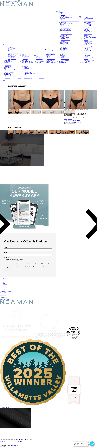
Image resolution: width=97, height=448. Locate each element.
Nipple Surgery (25, 60)
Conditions (7, 78)
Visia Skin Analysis (65, 59)
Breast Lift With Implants (89, 21)
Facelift (37, 56)
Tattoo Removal (64, 42)
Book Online (12, 1)
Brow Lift (38, 60)
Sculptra (63, 18)
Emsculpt (86, 56)
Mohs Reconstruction (88, 47)
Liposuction (49, 51)
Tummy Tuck (50, 50)
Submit (5, 270)
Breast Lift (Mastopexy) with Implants (72, 120)
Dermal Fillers (64, 16)
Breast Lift (24, 55)
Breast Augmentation (26, 54)
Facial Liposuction (88, 43)
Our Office (7, 60)
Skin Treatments (62, 46)
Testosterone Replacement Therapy (31, 73)
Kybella (63, 19)
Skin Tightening (64, 57)
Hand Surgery (41, 78)
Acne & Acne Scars (65, 32)
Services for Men (50, 60)
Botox (62, 13)
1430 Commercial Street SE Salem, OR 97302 (6, 292)
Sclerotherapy (64, 55)
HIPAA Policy (23, 441)
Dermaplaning (64, 48)
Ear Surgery (38, 62)
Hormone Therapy (62, 61)
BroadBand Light (65, 37)
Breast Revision (25, 57)
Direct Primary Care (28, 75)
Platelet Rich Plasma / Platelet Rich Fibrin (70, 21)
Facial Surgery (84, 38)
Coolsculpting (87, 55)
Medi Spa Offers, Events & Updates (13, 260)
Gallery (80, 16)
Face (35, 55)
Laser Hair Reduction (65, 40)
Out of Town (8, 65)
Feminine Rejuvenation (66, 30)
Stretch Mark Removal (66, 28)
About (4, 44)
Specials (8, 1)
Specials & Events (9, 73)
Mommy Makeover (51, 53)
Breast (20, 53)
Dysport (63, 15)
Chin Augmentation (40, 61)
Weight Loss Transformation (90, 37)
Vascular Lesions (64, 43)
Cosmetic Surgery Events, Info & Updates (14, 259)
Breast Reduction (25, 56)
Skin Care (63, 56)
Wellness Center (24, 66)
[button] (61, 100)
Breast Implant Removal (27, 61)
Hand (4, 283)
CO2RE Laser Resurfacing (67, 38)
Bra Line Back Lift (51, 59)
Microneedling (64, 54)
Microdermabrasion (65, 51)
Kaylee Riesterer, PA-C (13, 53)
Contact (19, 78)
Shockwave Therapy (28, 68)
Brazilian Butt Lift (51, 54)
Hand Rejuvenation (65, 50)
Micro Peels (63, 53)
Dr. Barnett (10, 49)
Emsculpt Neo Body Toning (67, 23)
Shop (16, 1)
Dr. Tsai (9, 50)
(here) (74, 123)
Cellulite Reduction (65, 26)
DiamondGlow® (64, 49)
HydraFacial (63, 47)
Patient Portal (8, 66)
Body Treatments (62, 22)
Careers (28, 441)
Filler (85, 54)
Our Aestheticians (11, 56)
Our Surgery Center (9, 61)
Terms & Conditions (16, 441)
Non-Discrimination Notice (11, 76)
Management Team (12, 59)
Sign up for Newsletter (4, 299)
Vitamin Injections (65, 60)
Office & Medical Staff (10, 51)
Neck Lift (38, 57)
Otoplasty (86, 49)
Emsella (63, 24)
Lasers (60, 31)
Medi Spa (58, 11)
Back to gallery (11, 89)
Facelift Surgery (87, 44)
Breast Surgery (84, 17)
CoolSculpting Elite (65, 25)
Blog (6, 68)
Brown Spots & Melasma (66, 34)
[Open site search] (19, 1)
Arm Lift (49, 55)
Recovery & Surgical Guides (11, 69)
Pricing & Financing (9, 72)
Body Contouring (85, 26)
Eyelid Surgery (39, 59)
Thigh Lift (49, 57)
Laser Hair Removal (88, 57)
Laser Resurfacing (88, 46)
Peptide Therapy (27, 69)
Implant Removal (87, 24)
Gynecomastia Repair (88, 25)
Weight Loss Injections (28, 67)
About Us (7, 46)
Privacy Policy (3, 446)
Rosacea (63, 41)
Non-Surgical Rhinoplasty (66, 17)
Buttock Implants (50, 61)
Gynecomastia (25, 59)
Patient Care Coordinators (13, 57)
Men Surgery (84, 62)
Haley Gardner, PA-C (12, 54)
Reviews (7, 62)
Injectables (61, 12)
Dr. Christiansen (11, 48)
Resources (5, 63)
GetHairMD (26, 74)
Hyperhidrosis (64, 36)
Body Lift (49, 56)
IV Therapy (26, 71)
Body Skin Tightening (65, 29)
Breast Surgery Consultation (27, 62)
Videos (6, 71)
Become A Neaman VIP (10, 75)
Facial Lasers (87, 61)
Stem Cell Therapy (28, 78)
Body (46, 49)
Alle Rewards (8, 74)
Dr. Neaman (10, 47)
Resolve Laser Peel (65, 35)
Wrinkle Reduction (65, 44)
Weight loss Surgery (51, 62)
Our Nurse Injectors (12, 55)
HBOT (25, 76)
